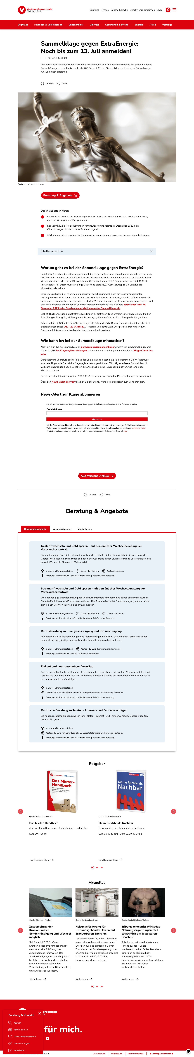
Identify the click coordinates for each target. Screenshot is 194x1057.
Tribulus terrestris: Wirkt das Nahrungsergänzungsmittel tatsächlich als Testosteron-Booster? (141, 932)
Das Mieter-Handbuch (43, 823)
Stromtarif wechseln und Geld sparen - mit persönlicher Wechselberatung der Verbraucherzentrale (93, 590)
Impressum (116, 1053)
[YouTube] (47, 1038)
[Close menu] (39, 1013)
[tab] (92, 867)
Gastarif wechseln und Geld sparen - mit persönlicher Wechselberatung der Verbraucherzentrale (91, 547)
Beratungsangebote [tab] (35, 529)
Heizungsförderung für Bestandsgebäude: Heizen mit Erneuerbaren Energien (95, 930)
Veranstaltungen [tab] (62, 529)
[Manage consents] (188, 1051)
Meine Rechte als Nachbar (116, 823)
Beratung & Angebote (57, 195)
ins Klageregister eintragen (71, 350)
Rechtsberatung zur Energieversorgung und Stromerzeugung (81, 631)
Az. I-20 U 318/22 (74, 326)
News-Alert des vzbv (64, 381)
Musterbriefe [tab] (85, 529)
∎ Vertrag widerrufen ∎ (161, 1053)
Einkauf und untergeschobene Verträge (67, 666)
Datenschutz (99, 1053)
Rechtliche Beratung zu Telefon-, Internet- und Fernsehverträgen (84, 710)
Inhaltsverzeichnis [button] (52, 251)
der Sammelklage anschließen (97, 347)
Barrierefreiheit (135, 1053)
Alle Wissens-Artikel (95, 476)
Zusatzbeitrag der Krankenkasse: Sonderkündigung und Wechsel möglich (50, 932)
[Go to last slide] (20, 811)
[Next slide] (173, 811)
